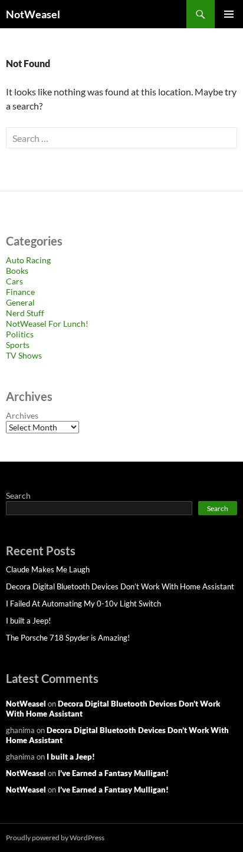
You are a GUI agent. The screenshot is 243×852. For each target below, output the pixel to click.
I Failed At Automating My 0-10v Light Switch (83, 603)
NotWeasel (33, 14)
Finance (20, 292)
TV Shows (24, 355)
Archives (22, 415)
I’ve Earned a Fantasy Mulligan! (113, 773)
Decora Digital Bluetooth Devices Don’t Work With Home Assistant (120, 586)
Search (18, 495)
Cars (14, 281)
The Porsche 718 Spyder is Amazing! (68, 637)
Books (17, 271)
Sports (17, 345)
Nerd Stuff (25, 313)
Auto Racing (28, 260)
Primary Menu (229, 14)
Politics (20, 334)
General (20, 302)
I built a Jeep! (28, 620)
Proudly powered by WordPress (55, 837)
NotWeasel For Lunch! (47, 324)
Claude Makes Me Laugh (48, 569)
